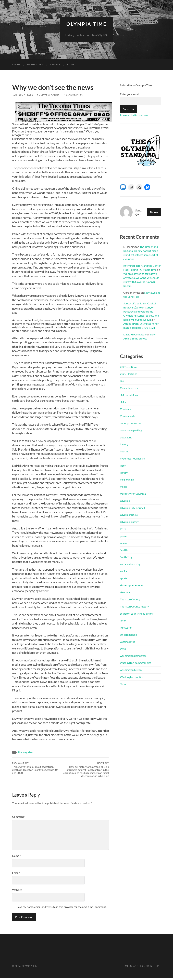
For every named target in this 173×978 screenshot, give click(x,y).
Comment (18, 816)
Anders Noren (142, 966)
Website (17, 889)
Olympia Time (86, 24)
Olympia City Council (132, 507)
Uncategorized (25, 752)
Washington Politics (131, 676)
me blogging (127, 479)
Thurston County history (134, 606)
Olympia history (129, 521)
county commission (131, 423)
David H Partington (134, 334)
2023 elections (128, 366)
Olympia (125, 500)
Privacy (55, 64)
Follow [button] (154, 212)
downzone (126, 437)
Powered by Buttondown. (135, 115)
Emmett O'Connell (49, 95)
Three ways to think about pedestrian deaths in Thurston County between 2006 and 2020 (35, 768)
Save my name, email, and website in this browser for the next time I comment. (61, 906)
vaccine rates (127, 641)
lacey (123, 465)
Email (16, 872)
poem (123, 536)
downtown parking (131, 430)
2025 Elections (128, 373)
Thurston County (130, 599)
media (123, 486)
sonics (123, 571)
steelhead (125, 592)
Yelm (123, 684)
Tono (123, 620)
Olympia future (129, 514)
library (124, 472)
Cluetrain (125, 409)
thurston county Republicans (137, 613)
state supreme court (131, 585)
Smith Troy (126, 557)
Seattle (124, 550)
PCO (123, 528)
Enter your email (129, 94)
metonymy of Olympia (133, 493)
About (16, 64)
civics (123, 402)
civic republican (129, 395)
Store (71, 64)
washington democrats (133, 655)
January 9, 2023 (22, 95)
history (124, 444)
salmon (124, 543)
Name (16, 855)
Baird (123, 380)
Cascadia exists (129, 388)
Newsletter (35, 64)
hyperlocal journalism (132, 458)
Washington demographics (135, 662)
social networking (130, 564)
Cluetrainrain (127, 416)
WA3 (123, 648)
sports (123, 578)
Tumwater (126, 627)
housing (124, 451)
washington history (131, 669)
